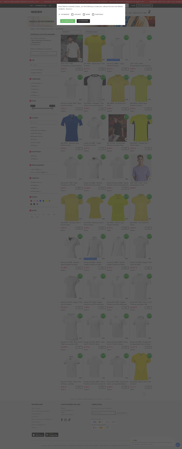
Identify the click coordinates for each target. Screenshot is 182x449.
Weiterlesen (69, 9)
